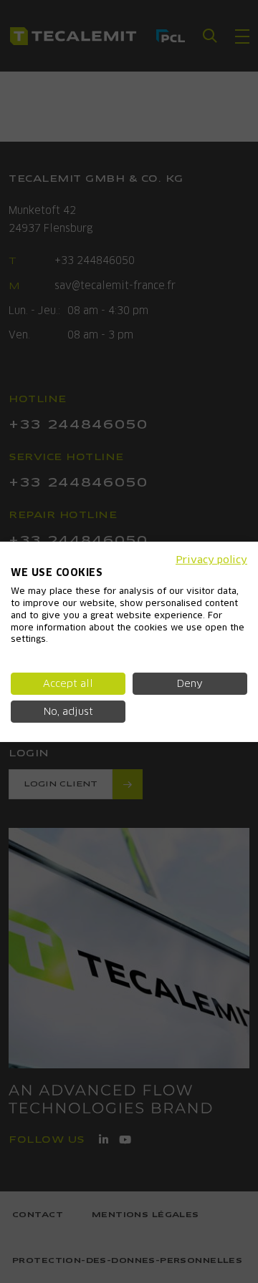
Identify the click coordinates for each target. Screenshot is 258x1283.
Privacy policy (211, 558)
